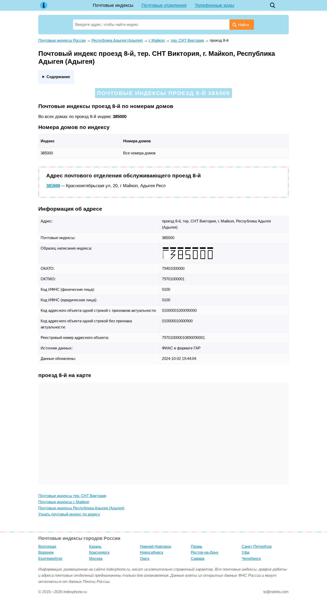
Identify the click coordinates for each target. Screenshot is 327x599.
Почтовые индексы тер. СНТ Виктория (72, 496)
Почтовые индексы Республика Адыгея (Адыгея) (81, 508)
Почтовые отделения (164, 5)
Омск (144, 558)
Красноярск (99, 552)
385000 (53, 185)
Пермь (196, 546)
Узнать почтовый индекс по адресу (69, 514)
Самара (197, 558)
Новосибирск (151, 552)
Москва (95, 558)
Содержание (58, 76)
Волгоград (47, 546)
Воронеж (46, 552)
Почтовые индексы (113, 5)
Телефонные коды (214, 5)
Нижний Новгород (155, 546)
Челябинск (251, 558)
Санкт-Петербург (257, 546)
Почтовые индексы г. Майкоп (63, 502)
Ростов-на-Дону (204, 552)
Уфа (245, 552)
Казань (95, 546)
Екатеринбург (50, 558)
